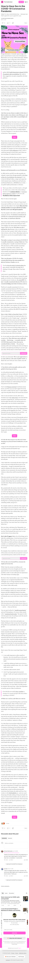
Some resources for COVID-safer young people (10, 897)
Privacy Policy (14, 944)
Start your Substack (11, 956)
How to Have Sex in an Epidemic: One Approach (14, 176)
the (8, 265)
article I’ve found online (17, 265)
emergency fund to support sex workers (15, 193)
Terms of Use (21, 941)
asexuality (3, 159)
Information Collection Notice (17, 942)
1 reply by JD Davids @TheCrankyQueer (14, 864)
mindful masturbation (20, 610)
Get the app (21, 956)
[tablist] (7, 838)
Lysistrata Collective (15, 192)
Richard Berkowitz (8, 851)
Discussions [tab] (11, 893)
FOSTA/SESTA (12, 793)
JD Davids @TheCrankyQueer (7, 18)
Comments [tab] (4, 838)
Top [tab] (2, 893)
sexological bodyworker (11, 614)
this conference (14, 150)
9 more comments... (5, 886)
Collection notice (22, 953)
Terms (16, 953)
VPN (26, 766)
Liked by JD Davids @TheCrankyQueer (12, 852)
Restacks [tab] (10, 838)
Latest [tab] (6, 893)
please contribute (19, 691)
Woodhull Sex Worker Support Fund (11, 195)
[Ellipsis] (27, 851)
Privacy (12, 953)
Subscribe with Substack (15, 938)
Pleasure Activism (11, 387)
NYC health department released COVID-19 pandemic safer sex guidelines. (15, 73)
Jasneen (6, 868)
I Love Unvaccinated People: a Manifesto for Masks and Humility (10, 909)
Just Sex (9, 406)
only (10, 265)
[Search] (26, 893)
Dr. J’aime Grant (14, 398)
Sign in (26, 2)
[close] (25, 913)
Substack (8, 960)
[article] (14, 901)
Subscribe (21, 2)
